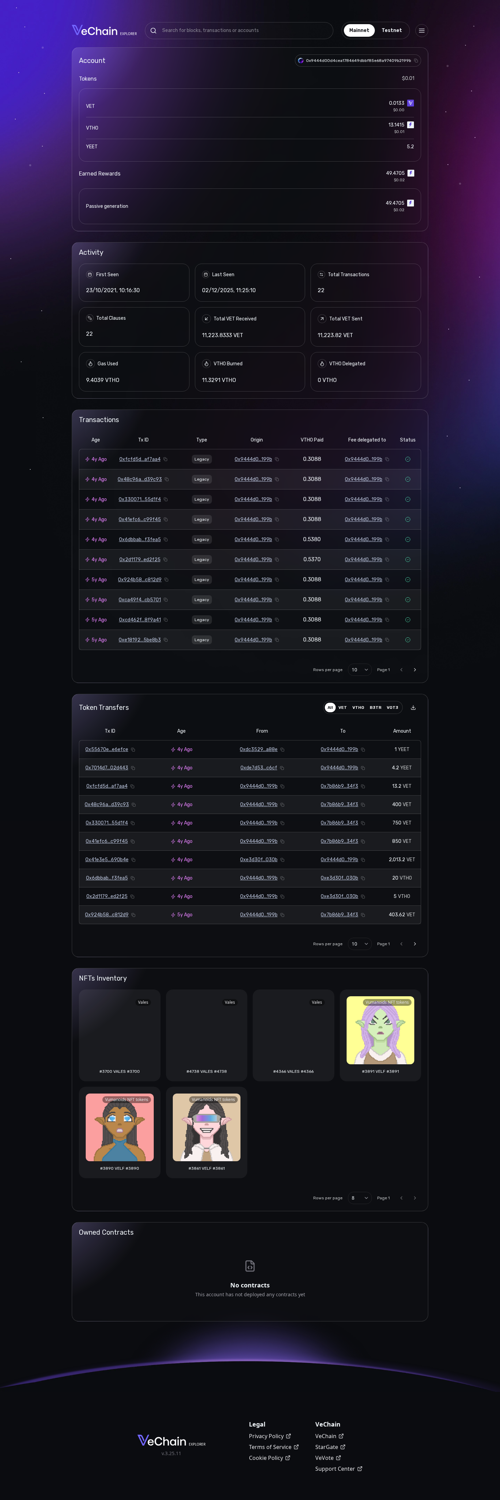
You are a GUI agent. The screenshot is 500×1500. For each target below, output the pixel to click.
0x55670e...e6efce (106, 749)
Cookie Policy (266, 1458)
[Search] (153, 30)
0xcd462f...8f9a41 (140, 620)
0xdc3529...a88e (259, 749)
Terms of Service (270, 1447)
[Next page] (415, 670)
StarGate (326, 1447)
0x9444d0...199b (253, 459)
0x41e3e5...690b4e (107, 860)
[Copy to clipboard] (416, 61)
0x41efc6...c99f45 (140, 519)
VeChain (325, 1436)
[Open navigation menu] (421, 30)
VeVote (324, 1458)
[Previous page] (401, 670)
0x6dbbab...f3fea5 (140, 540)
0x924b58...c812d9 (140, 580)
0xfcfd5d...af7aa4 (140, 459)
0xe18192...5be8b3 (140, 640)
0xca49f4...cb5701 (140, 600)
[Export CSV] (413, 707)
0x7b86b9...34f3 (339, 786)
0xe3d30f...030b (259, 860)
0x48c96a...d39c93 (140, 479)
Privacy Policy (266, 1436)
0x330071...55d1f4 (140, 499)
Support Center (335, 1468)
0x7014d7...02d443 (106, 768)
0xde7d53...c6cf (258, 768)
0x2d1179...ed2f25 (140, 560)
